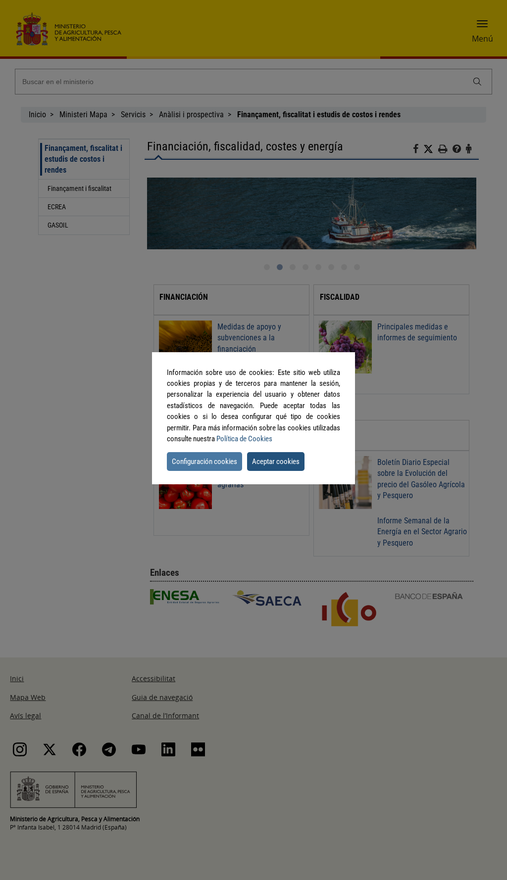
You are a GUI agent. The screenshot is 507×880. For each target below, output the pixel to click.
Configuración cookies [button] (204, 461)
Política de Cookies (244, 438)
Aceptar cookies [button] (276, 461)
